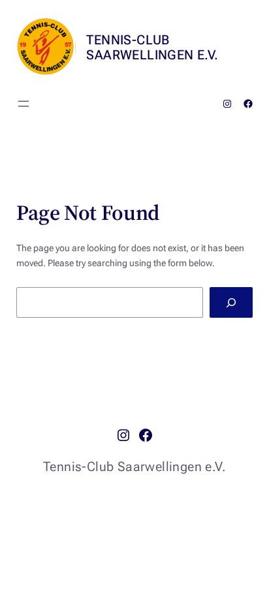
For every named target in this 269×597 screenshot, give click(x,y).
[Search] (231, 302)
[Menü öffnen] (23, 104)
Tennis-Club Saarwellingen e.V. (152, 47)
